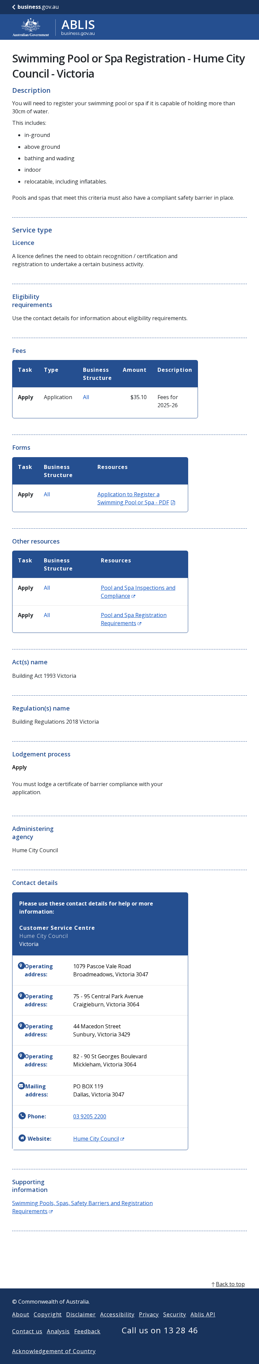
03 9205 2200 (89, 1116)
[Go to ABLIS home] (53, 27)
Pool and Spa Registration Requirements (134, 619)
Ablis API (203, 1314)
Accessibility (117, 1314)
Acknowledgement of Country (54, 1351)
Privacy (149, 1314)
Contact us (27, 1331)
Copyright (48, 1314)
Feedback (87, 1331)
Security (174, 1314)
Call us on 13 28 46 (160, 1330)
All (86, 397)
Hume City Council (98, 1139)
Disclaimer (81, 1314)
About (20, 1314)
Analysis (58, 1331)
